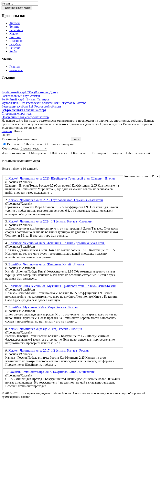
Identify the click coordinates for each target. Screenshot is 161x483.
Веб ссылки (60, 153)
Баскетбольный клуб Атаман (21, 96)
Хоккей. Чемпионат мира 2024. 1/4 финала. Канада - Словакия (50, 221)
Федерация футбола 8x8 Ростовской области (31, 106)
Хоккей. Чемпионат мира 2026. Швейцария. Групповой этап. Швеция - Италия (61, 178)
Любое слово (34, 144)
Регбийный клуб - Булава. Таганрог (25, 99)
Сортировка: (11, 148)
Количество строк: (137, 176)
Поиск (76, 139)
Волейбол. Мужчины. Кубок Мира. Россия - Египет (43, 307)
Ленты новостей (139, 153)
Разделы (117, 153)
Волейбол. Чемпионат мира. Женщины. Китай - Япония (46, 264)
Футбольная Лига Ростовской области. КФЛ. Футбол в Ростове (44, 103)
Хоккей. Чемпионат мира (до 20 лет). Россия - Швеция (45, 329)
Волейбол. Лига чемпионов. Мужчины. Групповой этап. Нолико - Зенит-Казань (62, 286)
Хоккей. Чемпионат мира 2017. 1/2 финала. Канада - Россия (48, 350)
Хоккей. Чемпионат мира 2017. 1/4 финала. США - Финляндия (52, 372)
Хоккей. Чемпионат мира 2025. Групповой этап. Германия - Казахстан (55, 200)
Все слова (13, 144)
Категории (99, 153)
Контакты (80, 153)
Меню (17, 7)
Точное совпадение (62, 144)
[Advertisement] (25, 441)
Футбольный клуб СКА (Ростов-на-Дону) (30, 92)
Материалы (39, 153)
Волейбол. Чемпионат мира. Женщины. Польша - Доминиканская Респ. (56, 243)
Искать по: (9, 139)
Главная (7, 131)
